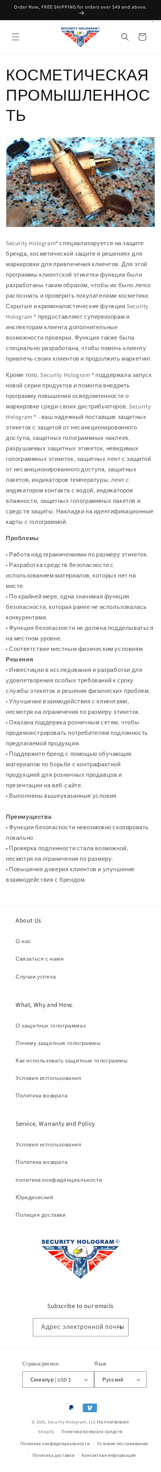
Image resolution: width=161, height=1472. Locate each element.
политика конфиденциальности (59, 1179)
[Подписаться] (119, 1327)
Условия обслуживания (122, 1443)
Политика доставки (53, 1455)
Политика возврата (42, 1095)
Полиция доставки (41, 1214)
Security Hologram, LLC (72, 1422)
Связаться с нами (40, 958)
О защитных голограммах (51, 1025)
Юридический (35, 1197)
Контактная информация (109, 1455)
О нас (23, 941)
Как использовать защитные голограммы (72, 1060)
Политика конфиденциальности (55, 1443)
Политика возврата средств (92, 1431)
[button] (15, 36)
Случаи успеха (36, 976)
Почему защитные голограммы (58, 1042)
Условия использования (49, 1077)
